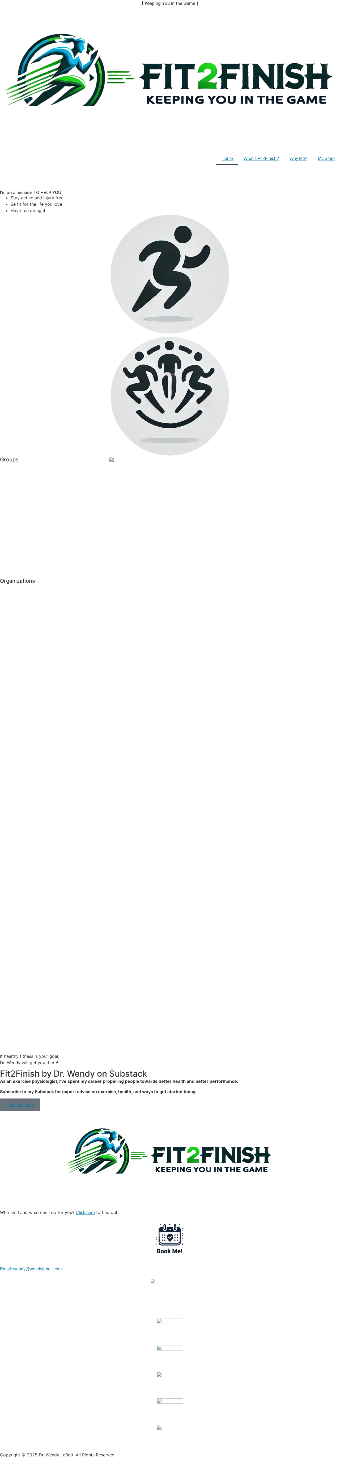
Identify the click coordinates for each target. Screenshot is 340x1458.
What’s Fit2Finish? (261, 158)
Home (227, 158)
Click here (85, 1212)
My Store (326, 158)
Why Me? (298, 158)
